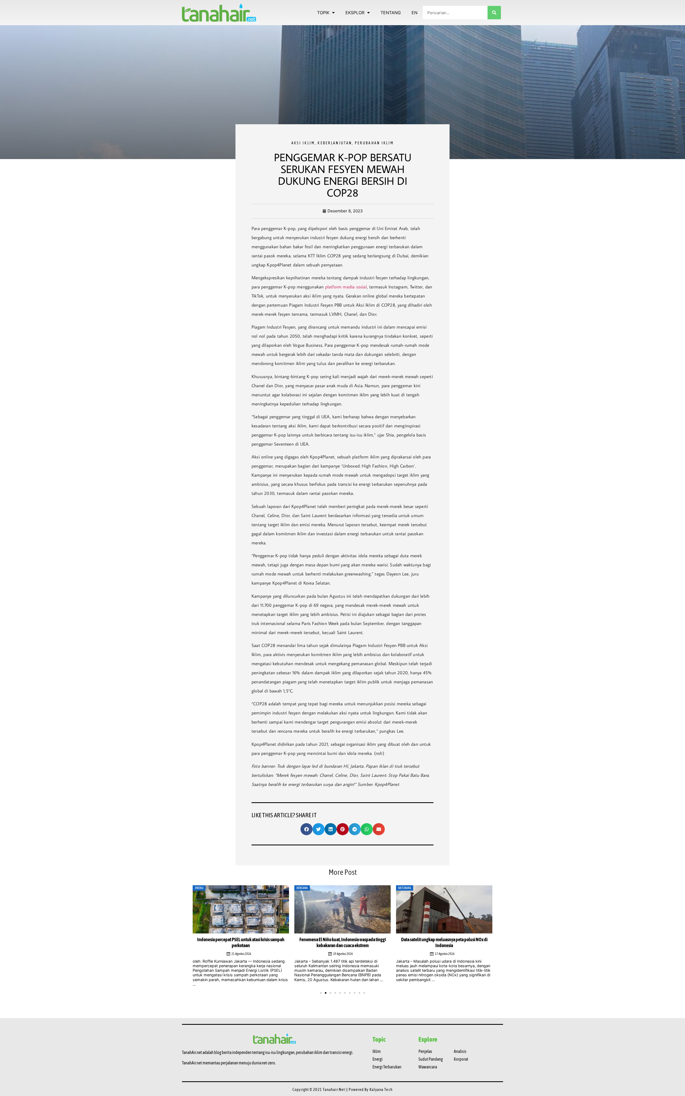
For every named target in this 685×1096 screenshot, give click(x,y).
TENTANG (390, 12)
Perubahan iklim (374, 143)
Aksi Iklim (303, 143)
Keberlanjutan (335, 143)
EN (414, 12)
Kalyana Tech (381, 1085)
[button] (306, 829)
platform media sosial (346, 287)
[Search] (494, 12)
